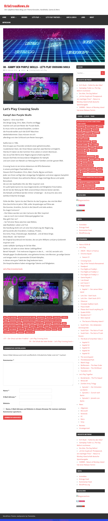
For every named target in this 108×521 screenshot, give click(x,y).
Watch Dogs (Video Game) (86, 188)
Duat (19, 323)
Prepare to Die (87, 162)
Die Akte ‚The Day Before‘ (88, 93)
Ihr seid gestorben (83, 142)
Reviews (24, 17)
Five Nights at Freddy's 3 (89, 274)
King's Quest (85, 286)
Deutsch (95, 130)
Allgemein (84, 408)
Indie (64, 323)
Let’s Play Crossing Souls (13, 269)
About (92, 17)
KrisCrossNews (82, 147)
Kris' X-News (93, 145)
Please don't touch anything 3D (92, 309)
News (13, 17)
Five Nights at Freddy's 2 (89, 272)
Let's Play (43, 70)
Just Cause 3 (85, 283)
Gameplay (88, 133)
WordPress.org (84, 233)
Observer (84, 301)
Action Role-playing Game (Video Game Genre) (89, 123)
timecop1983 (29, 332)
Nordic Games (95, 159)
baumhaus (41, 317)
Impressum (6, 22)
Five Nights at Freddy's (89, 269)
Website (6, 403)
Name (6, 391)
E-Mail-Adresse (9, 397)
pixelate (29, 329)
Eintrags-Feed (84, 227)
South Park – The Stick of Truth (92, 330)
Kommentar (8, 360)
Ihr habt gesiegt (83, 139)
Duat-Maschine (28, 323)
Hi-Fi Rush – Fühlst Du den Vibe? (91, 85)
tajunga (21, 332)
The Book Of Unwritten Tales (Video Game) (90, 178)
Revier (54, 329)
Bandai (100, 127)
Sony (82, 422)
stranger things (10, 332)
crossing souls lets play (52, 320)
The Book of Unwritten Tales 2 (88, 182)
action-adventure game (27, 317)
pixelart (21, 329)
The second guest (87, 357)
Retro (48, 329)
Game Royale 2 (86, 277)
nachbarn (13, 329)
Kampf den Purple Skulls (13, 326)
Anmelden (83, 225)
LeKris (23, 70)
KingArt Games (82, 145)
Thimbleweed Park (87, 360)
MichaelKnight (82, 159)
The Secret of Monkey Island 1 (93, 321)
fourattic (56, 323)
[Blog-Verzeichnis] (80, 205)
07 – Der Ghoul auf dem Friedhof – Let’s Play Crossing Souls (26, 338)
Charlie (64, 317)
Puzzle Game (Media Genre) (86, 168)
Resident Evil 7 (86, 315)
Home (4, 17)
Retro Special (85, 318)
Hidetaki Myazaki (90, 136)
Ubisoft (80, 185)
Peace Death (85, 307)
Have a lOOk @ (71, 17)
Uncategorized (84, 428)
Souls (100, 171)
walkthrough (89, 185)
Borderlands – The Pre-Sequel (91, 378)
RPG (60, 329)
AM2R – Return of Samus (90, 251)
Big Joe (49, 317)
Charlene (56, 317)
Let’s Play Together (53, 17)
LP (97, 156)
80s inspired (12, 317)
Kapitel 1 (34, 326)
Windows (100, 188)
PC (102, 159)
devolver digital (10, 323)
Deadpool (84, 266)
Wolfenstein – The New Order (91, 365)
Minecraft (84, 381)
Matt (5, 329)
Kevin (41, 326)
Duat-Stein (39, 323)
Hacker (79, 136)
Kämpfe (26, 326)
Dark (79, 130)
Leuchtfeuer (81, 153)
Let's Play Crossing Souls (60, 326)
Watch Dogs (85, 362)
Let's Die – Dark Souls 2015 (91, 298)
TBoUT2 (79, 174)
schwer (84, 171)
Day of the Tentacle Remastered (92, 263)
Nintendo (84, 414)
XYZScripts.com (64, 520)
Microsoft (84, 411)
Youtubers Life (86, 371)
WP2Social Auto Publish (46, 520)
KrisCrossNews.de (16, 6)
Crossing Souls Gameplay (32, 320)
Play (78, 162)
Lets (87, 151)
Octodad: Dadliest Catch (89, 304)
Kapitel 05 (86, 353)
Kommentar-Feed (85, 230)
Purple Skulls (39, 329)
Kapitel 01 (86, 342)
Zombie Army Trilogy (88, 383)
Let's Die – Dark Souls (88, 296)
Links (83, 17)
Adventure (81, 127)
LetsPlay (94, 151)
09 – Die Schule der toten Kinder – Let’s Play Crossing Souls (50, 341)
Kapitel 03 (86, 348)
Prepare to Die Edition (85, 165)
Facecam (48, 323)
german (96, 133)
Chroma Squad (86, 254)
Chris (6, 320)
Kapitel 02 (86, 345)
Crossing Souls (34, 70)
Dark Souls (86, 130)
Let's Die (99, 147)
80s (5, 317)
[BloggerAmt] (82, 200)
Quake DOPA (85, 312)
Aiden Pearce (91, 127)
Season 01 (86, 257)
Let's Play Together (86, 374)
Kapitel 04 (86, 351)
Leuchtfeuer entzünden (85, 156)
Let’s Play (35, 17)
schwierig (92, 171)
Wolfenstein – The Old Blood (91, 368)
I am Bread (85, 280)
